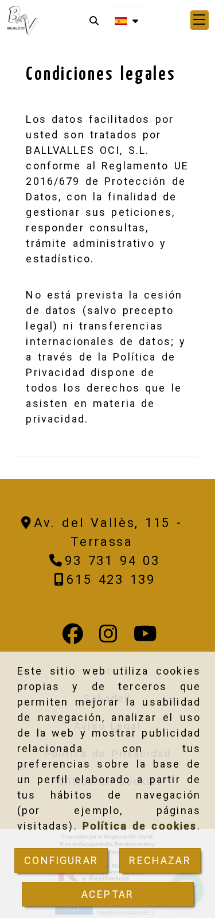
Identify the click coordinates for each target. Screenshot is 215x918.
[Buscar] (94, 20)
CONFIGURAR (61, 860)
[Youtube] (145, 638)
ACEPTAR (107, 894)
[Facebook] (73, 638)
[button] (199, 20)
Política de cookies (140, 826)
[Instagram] (108, 638)
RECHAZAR (159, 860)
